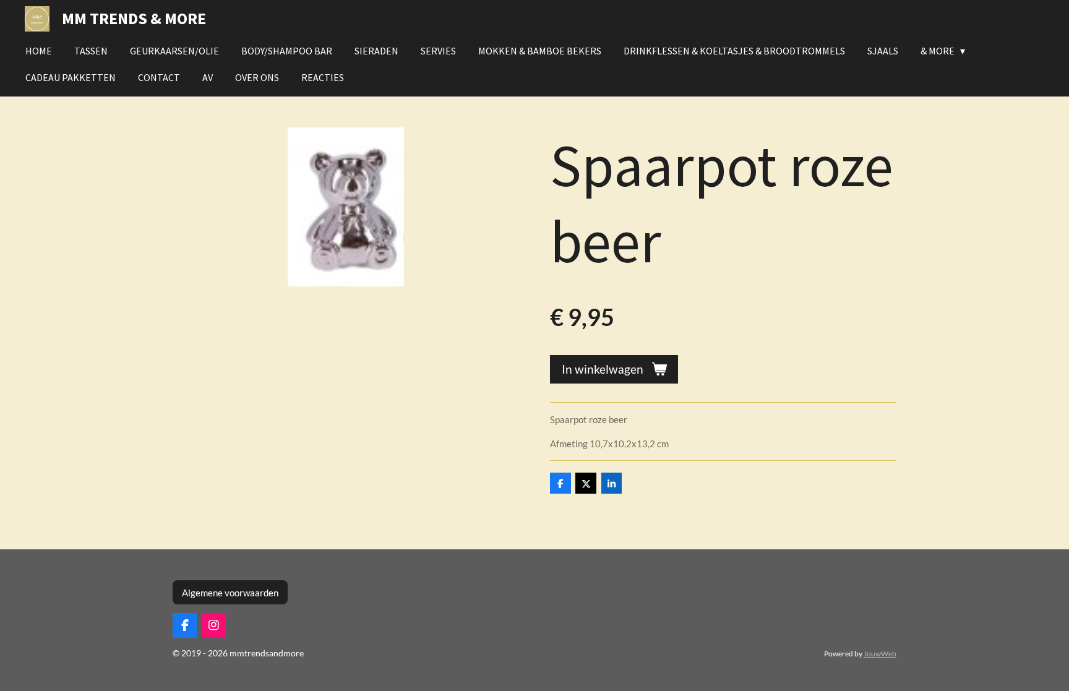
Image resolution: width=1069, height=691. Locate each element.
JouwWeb (880, 653)
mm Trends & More (134, 18)
